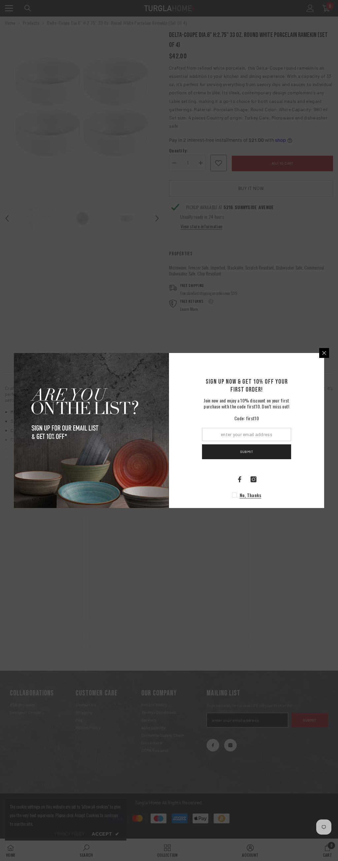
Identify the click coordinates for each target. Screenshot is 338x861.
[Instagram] (253, 479)
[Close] (324, 353)
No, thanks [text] (250, 495)
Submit (246, 452)
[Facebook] (240, 479)
